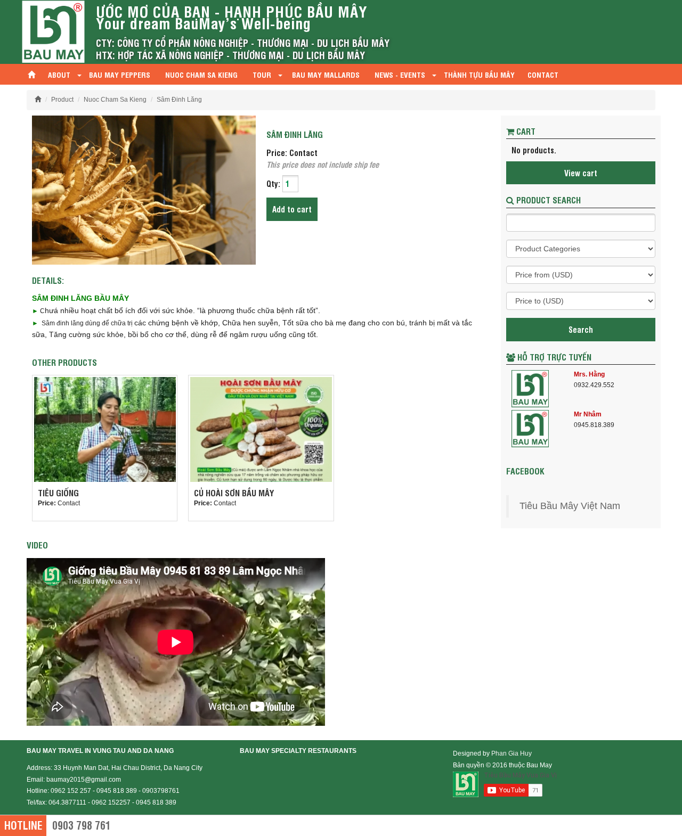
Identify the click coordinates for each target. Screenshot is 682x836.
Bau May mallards (326, 74)
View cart (580, 172)
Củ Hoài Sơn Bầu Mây (234, 492)
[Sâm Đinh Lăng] (144, 189)
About (59, 74)
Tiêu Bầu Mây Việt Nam (569, 506)
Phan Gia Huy (511, 753)
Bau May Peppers (119, 74)
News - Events (401, 74)
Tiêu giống (58, 492)
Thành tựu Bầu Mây (479, 74)
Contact (542, 74)
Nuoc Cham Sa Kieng (201, 74)
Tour (262, 74)
